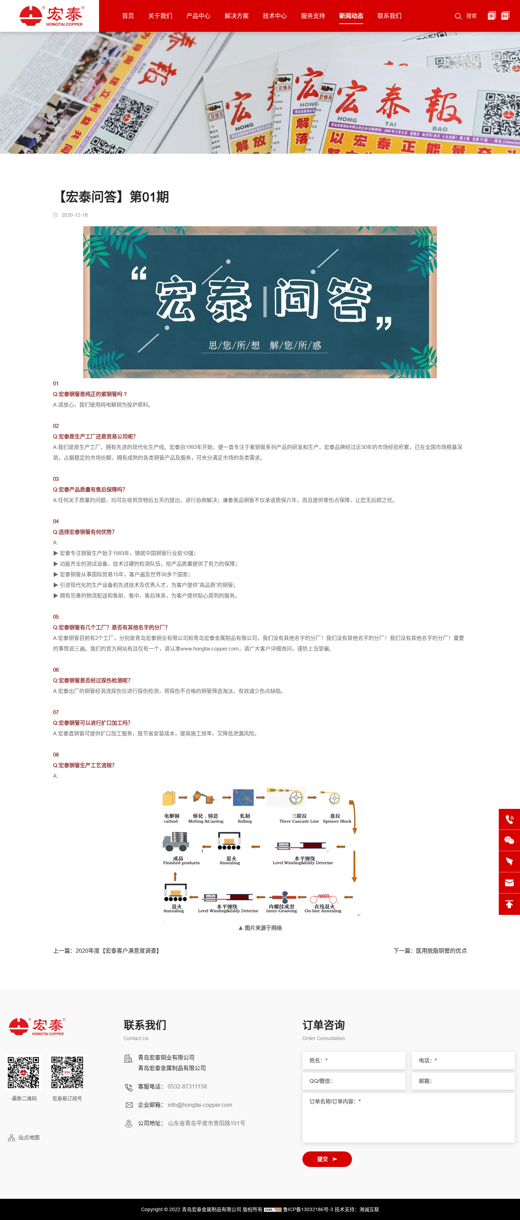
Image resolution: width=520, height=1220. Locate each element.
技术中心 (275, 16)
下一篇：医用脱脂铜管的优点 (430, 950)
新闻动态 (351, 16)
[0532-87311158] (509, 819)
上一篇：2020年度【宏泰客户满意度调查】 (107, 950)
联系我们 (389, 16)
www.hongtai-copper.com (209, 648)
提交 (322, 1159)
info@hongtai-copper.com (200, 1105)
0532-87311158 (187, 1086)
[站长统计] (273, 1209)
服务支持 (313, 16)
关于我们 (160, 16)
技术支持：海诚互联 (357, 1209)
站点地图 (29, 1137)
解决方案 (237, 16)
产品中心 (198, 16)
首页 (128, 16)
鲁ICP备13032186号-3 (308, 1209)
